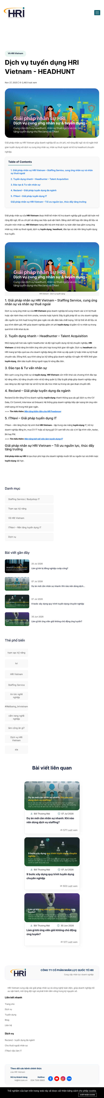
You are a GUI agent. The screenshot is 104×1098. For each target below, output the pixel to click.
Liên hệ (8, 1025)
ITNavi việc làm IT (13, 1050)
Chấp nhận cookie (87, 1095)
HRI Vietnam (16, 674)
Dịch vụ (12, 536)
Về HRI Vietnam (16, 518)
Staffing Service (16, 685)
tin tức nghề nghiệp (16, 696)
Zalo (69, 1079)
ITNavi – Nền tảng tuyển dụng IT (24, 527)
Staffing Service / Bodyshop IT (24, 499)
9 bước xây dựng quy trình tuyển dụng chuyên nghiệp (57, 603)
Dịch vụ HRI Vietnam (16, 739)
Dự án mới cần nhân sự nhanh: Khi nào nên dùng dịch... (58, 586)
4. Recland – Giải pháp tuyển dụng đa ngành (33, 190)
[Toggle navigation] (97, 12)
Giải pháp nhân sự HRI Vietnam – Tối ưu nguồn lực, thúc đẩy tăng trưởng (48, 201)
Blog (7, 1020)
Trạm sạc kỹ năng (17, 508)
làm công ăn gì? (16, 728)
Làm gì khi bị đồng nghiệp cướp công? (49, 568)
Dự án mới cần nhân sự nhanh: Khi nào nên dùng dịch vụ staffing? (50, 820)
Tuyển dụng (10, 1014)
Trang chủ (9, 1004)
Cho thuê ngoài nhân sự (16, 1045)
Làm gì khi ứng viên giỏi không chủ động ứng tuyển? (56, 621)
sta (16, 749)
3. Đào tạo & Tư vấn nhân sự (25, 184)
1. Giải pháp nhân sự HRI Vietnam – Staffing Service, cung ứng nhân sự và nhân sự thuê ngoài (52, 172)
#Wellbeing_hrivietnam (16, 706)
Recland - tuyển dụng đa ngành (20, 1040)
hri (16, 663)
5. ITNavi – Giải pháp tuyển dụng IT (29, 196)
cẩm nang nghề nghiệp (16, 717)
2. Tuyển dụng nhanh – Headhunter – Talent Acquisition (40, 179)
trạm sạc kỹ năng (16, 652)
